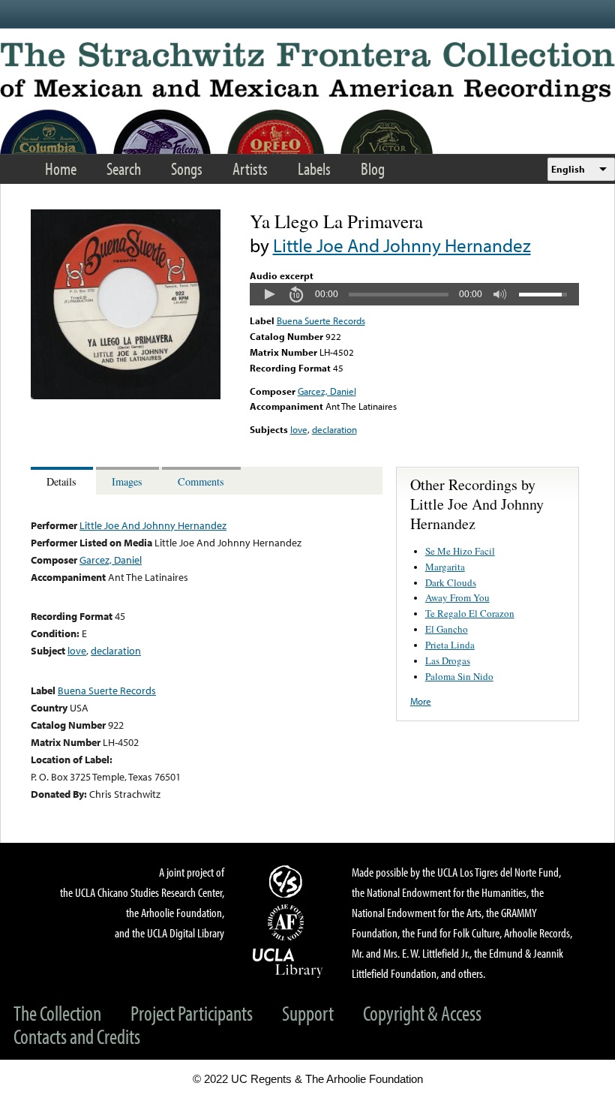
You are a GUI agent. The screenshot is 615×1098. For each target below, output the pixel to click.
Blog (373, 168)
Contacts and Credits (77, 1036)
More (420, 701)
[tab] (63, 481)
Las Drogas (447, 660)
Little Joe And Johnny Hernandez (402, 245)
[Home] (307, 72)
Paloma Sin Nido (459, 676)
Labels (314, 168)
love (299, 429)
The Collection (57, 1013)
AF (288, 922)
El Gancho (446, 629)
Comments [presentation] (201, 481)
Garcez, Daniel (327, 391)
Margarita (445, 566)
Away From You (457, 597)
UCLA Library (288, 962)
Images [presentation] (127, 481)
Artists (250, 168)
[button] (269, 294)
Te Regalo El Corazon (469, 613)
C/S (288, 881)
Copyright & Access (422, 1013)
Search (123, 168)
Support (308, 1013)
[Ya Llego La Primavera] (125, 396)
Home (60, 168)
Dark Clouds (450, 582)
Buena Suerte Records (321, 320)
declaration (334, 429)
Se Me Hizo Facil (460, 551)
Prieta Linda (450, 644)
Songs (186, 168)
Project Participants (191, 1013)
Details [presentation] (61, 481)
